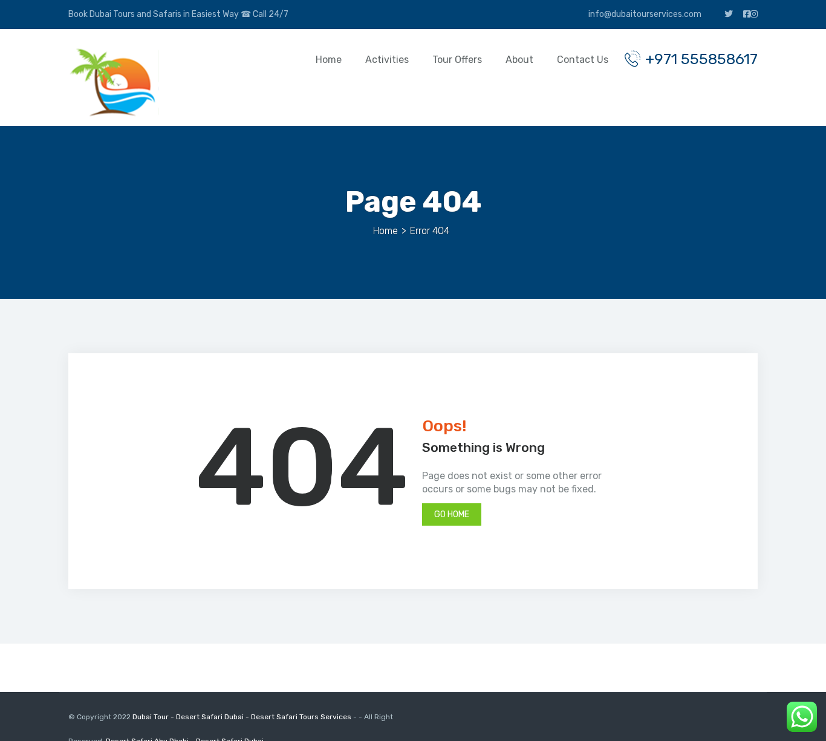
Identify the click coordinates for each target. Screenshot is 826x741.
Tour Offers (457, 59)
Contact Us (582, 59)
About (519, 59)
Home (329, 59)
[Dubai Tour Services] (113, 82)
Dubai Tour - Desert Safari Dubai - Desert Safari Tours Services (242, 717)
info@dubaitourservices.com (644, 14)
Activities (387, 59)
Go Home (451, 514)
